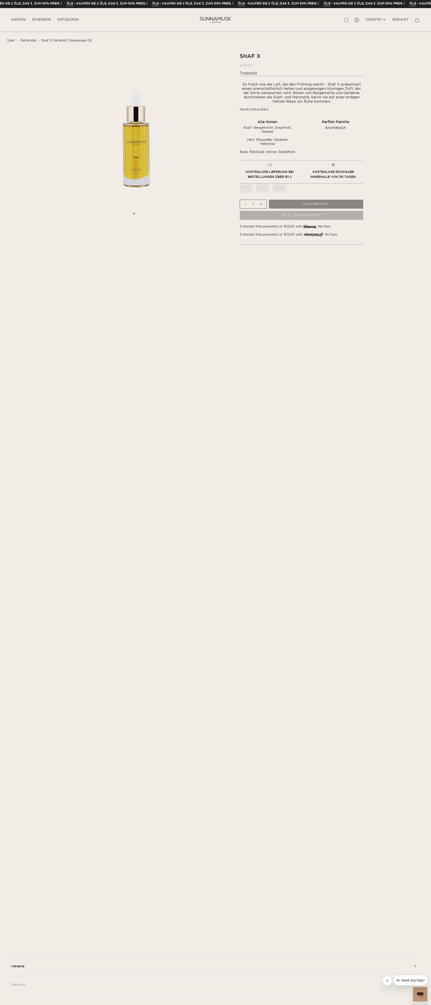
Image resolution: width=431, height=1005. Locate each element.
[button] (18, 19)
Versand (17, 966)
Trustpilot (248, 73)
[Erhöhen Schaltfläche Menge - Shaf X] (261, 204)
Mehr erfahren (254, 109)
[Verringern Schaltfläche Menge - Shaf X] (245, 204)
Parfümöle (28, 40)
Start (11, 40)
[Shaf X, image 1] (134, 213)
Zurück (58, 132)
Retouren (18, 982)
